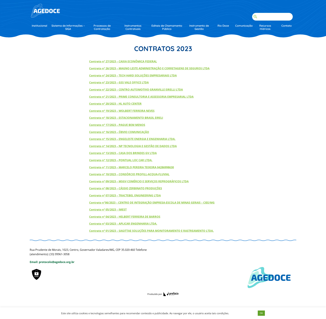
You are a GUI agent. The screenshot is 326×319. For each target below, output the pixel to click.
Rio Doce (223, 25)
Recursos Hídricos (265, 27)
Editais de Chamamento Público (166, 27)
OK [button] (261, 313)
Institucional (39, 25)
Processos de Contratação (102, 27)
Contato (286, 25)
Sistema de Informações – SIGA (68, 27)
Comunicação (244, 25)
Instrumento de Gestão (199, 27)
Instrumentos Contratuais (132, 27)
